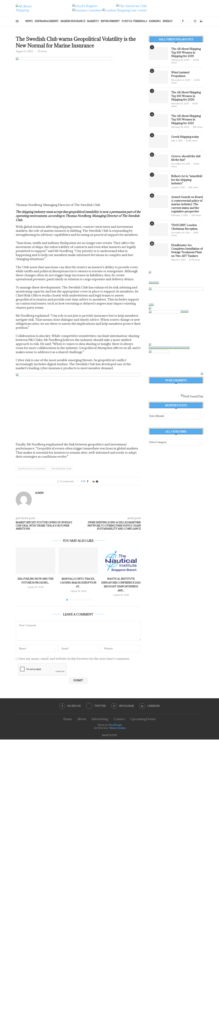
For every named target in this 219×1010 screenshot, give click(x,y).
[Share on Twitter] (90, 481)
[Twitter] (189, 21)
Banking (155, 21)
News (29, 21)
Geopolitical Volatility (32, 468)
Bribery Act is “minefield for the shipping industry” (186, 179)
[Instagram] (195, 21)
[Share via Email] (97, 481)
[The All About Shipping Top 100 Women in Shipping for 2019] (158, 53)
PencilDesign (115, 724)
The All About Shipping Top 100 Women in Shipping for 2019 (186, 52)
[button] (20, 574)
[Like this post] (84, 481)
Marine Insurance (73, 21)
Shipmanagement (47, 21)
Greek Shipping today (185, 137)
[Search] (177, 21)
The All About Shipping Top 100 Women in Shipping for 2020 (186, 96)
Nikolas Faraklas (117, 727)
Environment (110, 21)
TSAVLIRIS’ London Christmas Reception (184, 226)
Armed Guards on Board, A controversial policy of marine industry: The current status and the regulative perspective (187, 204)
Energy (168, 21)
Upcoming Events (143, 719)
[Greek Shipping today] (158, 141)
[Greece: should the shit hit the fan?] (158, 160)
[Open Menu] (17, 21)
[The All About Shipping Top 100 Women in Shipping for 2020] (158, 97)
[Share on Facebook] (87, 481)
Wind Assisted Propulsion (180, 74)
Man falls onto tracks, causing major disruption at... (78, 582)
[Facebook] (183, 21)
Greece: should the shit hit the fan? (186, 157)
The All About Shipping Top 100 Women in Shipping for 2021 (186, 119)
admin (39, 493)
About (81, 719)
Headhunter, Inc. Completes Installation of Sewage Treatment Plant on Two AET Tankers (187, 250)
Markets (93, 21)
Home (67, 719)
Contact (119, 719)
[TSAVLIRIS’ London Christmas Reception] (158, 229)
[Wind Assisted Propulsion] (158, 77)
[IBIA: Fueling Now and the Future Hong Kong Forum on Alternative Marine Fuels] (35, 560)
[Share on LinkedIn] (94, 481)
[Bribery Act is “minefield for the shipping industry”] (158, 180)
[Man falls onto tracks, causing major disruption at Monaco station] (78, 560)
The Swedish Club (61, 468)
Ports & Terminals (134, 21)
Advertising (100, 719)
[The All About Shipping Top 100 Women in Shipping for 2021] (158, 120)
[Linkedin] (201, 21)
